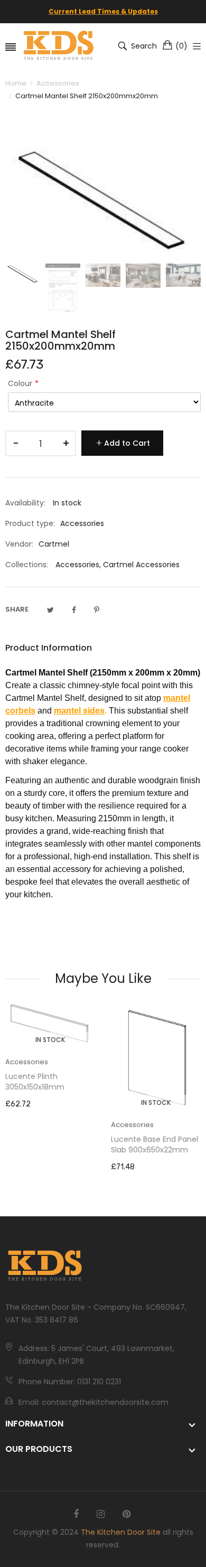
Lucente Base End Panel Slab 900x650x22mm (154, 1144)
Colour (20, 383)
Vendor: (19, 544)
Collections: (26, 564)
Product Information (48, 648)
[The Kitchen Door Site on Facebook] (76, 1514)
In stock (50, 1039)
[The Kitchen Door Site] (59, 46)
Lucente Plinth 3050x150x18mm (34, 1081)
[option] (23, 274)
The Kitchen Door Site (121, 1532)
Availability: (25, 503)
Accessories (77, 564)
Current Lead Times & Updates (103, 11)
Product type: (30, 523)
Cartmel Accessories (141, 564)
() (181, 46)
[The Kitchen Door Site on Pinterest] (126, 1514)
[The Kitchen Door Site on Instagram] (100, 1514)
